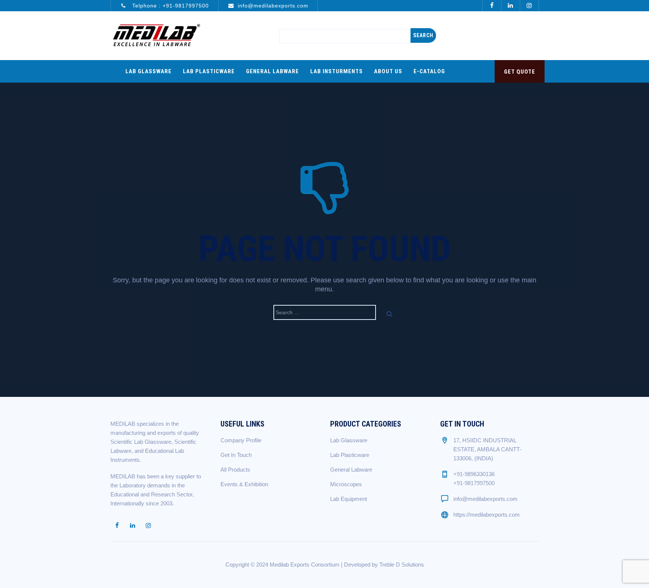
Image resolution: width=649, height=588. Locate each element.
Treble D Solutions (401, 564)
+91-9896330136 (474, 474)
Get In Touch (236, 455)
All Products (235, 469)
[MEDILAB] (156, 35)
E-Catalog (429, 71)
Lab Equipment (348, 499)
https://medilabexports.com (486, 514)
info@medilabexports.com (273, 6)
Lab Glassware (148, 71)
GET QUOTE (519, 71)
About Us (388, 71)
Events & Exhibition (244, 484)
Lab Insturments (336, 71)
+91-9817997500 (186, 6)
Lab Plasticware (209, 71)
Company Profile (240, 440)
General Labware (272, 71)
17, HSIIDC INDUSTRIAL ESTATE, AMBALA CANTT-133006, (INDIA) (487, 449)
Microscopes (346, 484)
